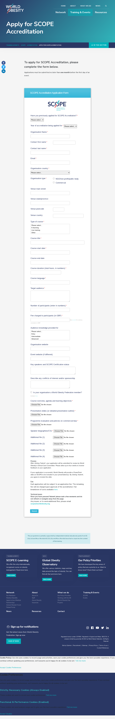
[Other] (50, 232)
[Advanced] (50, 339)
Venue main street (38, 189)
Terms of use (103, 645)
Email (33, 158)
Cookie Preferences (103, 648)
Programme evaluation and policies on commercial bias (54, 421)
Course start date (38, 248)
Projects (60, 603)
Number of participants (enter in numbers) (48, 306)
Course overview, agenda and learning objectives (51, 401)
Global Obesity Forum (13, 605)
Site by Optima (66, 645)
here (36, 396)
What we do (85, 6)
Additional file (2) (38, 444)
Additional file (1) (38, 437)
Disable (9, 714)
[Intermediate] (50, 336)
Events (85, 598)
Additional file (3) (38, 450)
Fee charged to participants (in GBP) (46, 316)
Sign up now (13, 641)
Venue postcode (37, 209)
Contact (61, 611)
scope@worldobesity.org (40, 504)
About (73, 6)
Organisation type (38, 178)
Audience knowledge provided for (44, 328)
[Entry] (50, 334)
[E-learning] (50, 228)
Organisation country (39, 168)
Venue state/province (39, 199)
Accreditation (32, 45)
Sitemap (84, 645)
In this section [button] (99, 45)
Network (60, 12)
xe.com (74, 320)
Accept (3, 667)
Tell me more (80, 661)
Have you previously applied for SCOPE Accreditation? (54, 116)
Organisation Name (39, 132)
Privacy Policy (93, 645)
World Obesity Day (64, 600)
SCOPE (23, 45)
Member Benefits (12, 598)
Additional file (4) (38, 456)
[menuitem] (17, 595)
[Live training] (50, 230)
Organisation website (39, 344)
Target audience (37, 288)
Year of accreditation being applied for (46, 126)
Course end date (37, 258)
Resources (101, 12)
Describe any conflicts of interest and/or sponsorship (53, 378)
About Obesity (36, 600)
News (98, 6)
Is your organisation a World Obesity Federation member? (57, 392)
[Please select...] (50, 225)
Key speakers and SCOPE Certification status (50, 364)
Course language (38, 278)
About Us (35, 595)
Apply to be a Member (13, 600)
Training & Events (80, 12)
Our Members (10, 595)
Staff (33, 598)
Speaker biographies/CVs (41, 431)
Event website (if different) (42, 354)
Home (63, 6)
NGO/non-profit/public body (67, 179)
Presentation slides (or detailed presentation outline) (52, 411)
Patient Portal (10, 607)
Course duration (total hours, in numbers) (48, 268)
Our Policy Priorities (64, 595)
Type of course (37, 222)
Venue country (37, 215)
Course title (35, 238)
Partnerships (10, 603)
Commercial (61, 183)
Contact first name (38, 142)
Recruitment (77, 645)
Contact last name (38, 148)
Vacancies (35, 603)
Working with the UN (64, 598)
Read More (11, 575)
